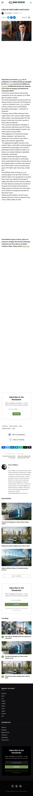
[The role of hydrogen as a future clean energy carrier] (16, 511)
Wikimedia (25, 246)
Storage (4, 713)
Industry (4, 703)
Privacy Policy (5, 740)
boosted (4, 86)
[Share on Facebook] (11, 17)
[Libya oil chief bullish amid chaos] (16, 31)
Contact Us (4, 735)
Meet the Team (5, 732)
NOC (13, 428)
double (20, 79)
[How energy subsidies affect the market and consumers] (16, 627)
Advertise (4, 730)
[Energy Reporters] (16, 2)
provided (10, 84)
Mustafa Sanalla (6, 428)
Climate (3, 701)
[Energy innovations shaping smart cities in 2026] (16, 535)
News (3, 696)
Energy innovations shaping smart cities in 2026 (16, 546)
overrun (21, 104)
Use (3, 698)
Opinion (3, 706)
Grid (3, 716)
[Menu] (3, 2)
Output (3, 711)
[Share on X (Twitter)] (8, 17)
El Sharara (5, 426)
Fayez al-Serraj (13, 426)
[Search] (30, 2)
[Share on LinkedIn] (14, 17)
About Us (4, 727)
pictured (23, 172)
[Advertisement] (16, 61)
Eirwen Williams (8, 13)
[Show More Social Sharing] (17, 17)
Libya (20, 426)
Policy (3, 708)
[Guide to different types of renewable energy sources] (16, 557)
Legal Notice (5, 737)
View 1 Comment (16, 576)
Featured (4, 693)
